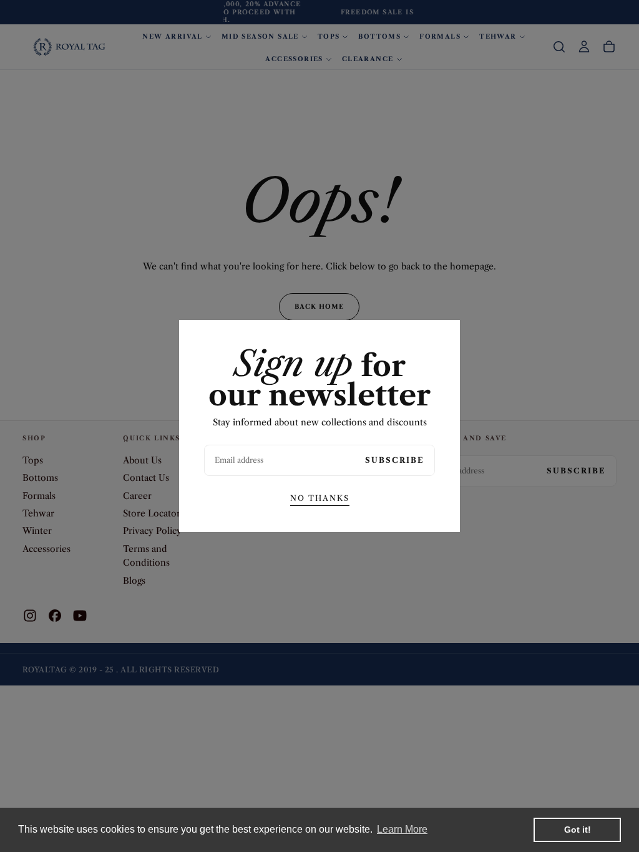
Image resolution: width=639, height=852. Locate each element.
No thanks (319, 498)
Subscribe (394, 460)
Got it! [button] (577, 830)
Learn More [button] (402, 829)
